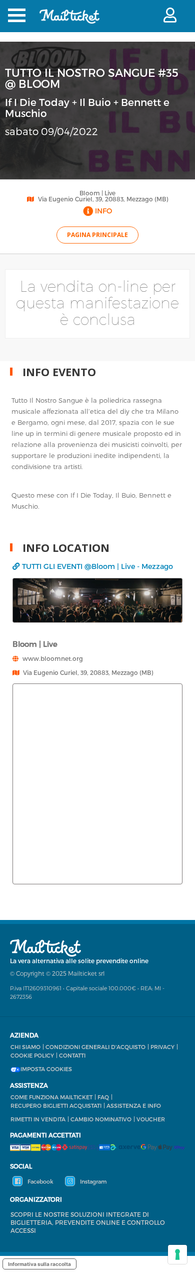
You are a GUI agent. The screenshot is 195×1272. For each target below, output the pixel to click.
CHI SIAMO (25, 1047)
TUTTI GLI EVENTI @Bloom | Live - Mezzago (97, 566)
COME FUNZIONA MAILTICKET (51, 1097)
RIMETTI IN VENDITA (38, 1119)
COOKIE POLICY (32, 1055)
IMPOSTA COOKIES (46, 1069)
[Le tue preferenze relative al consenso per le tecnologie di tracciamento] (177, 1254)
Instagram (92, 1181)
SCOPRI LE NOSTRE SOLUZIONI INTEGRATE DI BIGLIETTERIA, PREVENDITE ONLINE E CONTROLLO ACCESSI (87, 1222)
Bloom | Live (98, 192)
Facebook (40, 1181)
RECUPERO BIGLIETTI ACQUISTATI (56, 1105)
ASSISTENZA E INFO (133, 1105)
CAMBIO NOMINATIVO (101, 1119)
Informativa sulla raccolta (39, 1264)
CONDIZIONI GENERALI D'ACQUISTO (96, 1047)
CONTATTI (72, 1055)
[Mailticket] (70, 23)
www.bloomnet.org (52, 658)
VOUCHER (150, 1119)
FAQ (103, 1097)
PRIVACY (162, 1047)
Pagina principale (97, 234)
